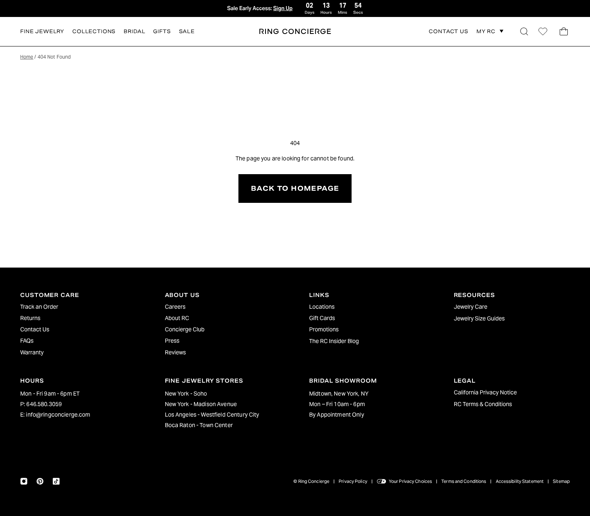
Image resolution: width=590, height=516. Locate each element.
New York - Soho (186, 393)
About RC (177, 318)
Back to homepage (295, 188)
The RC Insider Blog (334, 341)
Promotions (324, 329)
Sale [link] (187, 31)
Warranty (32, 352)
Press (172, 340)
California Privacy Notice (485, 392)
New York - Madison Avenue (201, 404)
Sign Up (283, 8)
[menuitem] (78, 307)
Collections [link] (94, 31)
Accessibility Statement (520, 481)
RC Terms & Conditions (483, 404)
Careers (175, 306)
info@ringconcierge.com (58, 414)
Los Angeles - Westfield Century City (212, 414)
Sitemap (561, 481)
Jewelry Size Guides (479, 318)
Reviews (175, 352)
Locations (322, 306)
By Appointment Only (336, 414)
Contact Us (34, 329)
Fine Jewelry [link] (42, 31)
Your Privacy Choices (410, 481)
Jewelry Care (470, 306)
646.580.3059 (44, 404)
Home (26, 57)
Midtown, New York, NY (339, 393)
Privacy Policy (353, 481)
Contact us (448, 31)
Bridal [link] (134, 31)
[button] (524, 31)
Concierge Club (184, 329)
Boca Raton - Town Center (199, 425)
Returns (30, 318)
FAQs (27, 340)
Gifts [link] (162, 31)
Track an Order (39, 306)
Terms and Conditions (463, 481)
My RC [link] (485, 31)
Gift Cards (322, 318)
